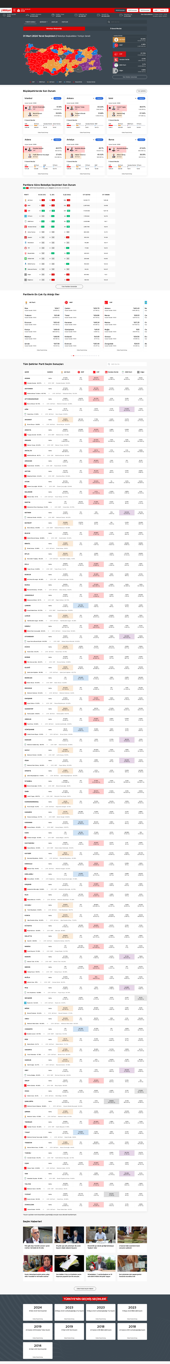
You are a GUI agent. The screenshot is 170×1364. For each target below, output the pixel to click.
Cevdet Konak (31, 1153)
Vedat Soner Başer (32, 730)
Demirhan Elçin (60, 472)
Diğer (121, 66)
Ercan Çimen (63, 730)
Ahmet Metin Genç (32, 1143)
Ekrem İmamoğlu (39, 103)
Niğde (27, 1004)
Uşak (27, 1159)
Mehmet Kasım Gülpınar (34, 1102)
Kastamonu (29, 839)
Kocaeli (28, 901)
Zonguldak (109, 340)
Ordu (147, 318)
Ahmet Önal (30, 864)
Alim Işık (57, 926)
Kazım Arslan (31, 1195)
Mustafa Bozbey (122, 144)
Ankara (107, 304)
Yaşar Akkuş (62, 761)
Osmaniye (28, 1025)
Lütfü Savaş (60, 751)
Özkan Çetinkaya (32, 813)
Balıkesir (28, 488)
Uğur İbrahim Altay (32, 916)
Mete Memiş (31, 523)
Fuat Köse (30, 720)
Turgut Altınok (80, 109)
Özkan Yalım (30, 1164)
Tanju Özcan (31, 565)
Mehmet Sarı (60, 430)
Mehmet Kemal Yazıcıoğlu (34, 1133)
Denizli (27, 622)
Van (26, 1170)
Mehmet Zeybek (62, 399)
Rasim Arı (30, 999)
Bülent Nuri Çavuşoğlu (33, 627)
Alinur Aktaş (121, 151)
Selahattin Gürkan (59, 937)
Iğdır (27, 756)
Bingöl (27, 539)
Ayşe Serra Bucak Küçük (34, 637)
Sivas (27, 1087)
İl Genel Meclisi (115, 24)
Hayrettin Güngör (61, 802)
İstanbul (28, 777)
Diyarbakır (29, 632)
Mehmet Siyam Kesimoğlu (64, 875)
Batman (28, 508)
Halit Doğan (30, 1061)
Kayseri (28, 849)
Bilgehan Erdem (31, 472)
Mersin (107, 311)
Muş (26, 984)
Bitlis (27, 550)
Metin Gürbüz (31, 1081)
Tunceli (28, 1149)
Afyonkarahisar (31, 395)
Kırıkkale (28, 860)
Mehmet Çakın (61, 1164)
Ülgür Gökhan (60, 596)
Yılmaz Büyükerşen (59, 699)
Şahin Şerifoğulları (32, 668)
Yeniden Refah (124, 55)
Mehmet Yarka (31, 1112)
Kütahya (28, 922)
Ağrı (26, 405)
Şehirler (43, 18)
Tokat (67, 311)
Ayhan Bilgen (60, 833)
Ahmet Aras (30, 978)
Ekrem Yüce (61, 1050)
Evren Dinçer (31, 420)
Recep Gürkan (61, 658)
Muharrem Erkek (32, 596)
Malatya (28, 333)
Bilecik (27, 529)
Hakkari (28, 736)
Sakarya (28, 1046)
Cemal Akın (66, 503)
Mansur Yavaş (79, 103)
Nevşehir (28, 994)
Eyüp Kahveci (31, 926)
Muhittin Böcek (80, 144)
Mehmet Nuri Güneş (33, 761)
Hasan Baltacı (31, 844)
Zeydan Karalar (38, 144)
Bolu (27, 560)
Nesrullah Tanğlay (32, 554)
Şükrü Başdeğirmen (33, 771)
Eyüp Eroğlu (68, 1133)
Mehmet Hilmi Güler (33, 1019)
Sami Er (29, 937)
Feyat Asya (61, 988)
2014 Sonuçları (145, 6)
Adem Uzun (30, 1091)
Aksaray (28, 415)
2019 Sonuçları (132, 6)
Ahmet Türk (30, 957)
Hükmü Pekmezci (60, 523)
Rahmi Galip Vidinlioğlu (61, 844)
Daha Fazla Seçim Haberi (85, 1285)
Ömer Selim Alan (62, 1205)
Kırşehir (28, 880)
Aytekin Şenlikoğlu (60, 720)
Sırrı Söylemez (31, 988)
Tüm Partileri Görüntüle (130, 73)
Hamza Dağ (121, 109)
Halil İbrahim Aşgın (32, 616)
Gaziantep (29, 705)
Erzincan (68, 340)
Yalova (28, 1180)
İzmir (27, 787)
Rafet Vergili (60, 813)
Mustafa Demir (60, 1061)
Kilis (26, 891)
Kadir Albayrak (60, 1122)
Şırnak (27, 340)
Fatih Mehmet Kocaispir (41, 151)
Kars (27, 829)
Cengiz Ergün (59, 947)
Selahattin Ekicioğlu (33, 885)
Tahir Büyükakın (31, 906)
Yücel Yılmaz (58, 492)
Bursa (27, 581)
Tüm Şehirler (141, 87)
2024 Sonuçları (120, 6)
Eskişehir (28, 694)
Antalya (28, 446)
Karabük (28, 808)
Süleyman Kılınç (67, 389)
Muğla (107, 325)
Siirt (26, 1066)
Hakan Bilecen (31, 895)
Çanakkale (29, 591)
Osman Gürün (56, 978)
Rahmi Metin (30, 1040)
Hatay (27, 746)
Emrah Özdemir (31, 1009)
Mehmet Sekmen (32, 689)
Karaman (68, 318)
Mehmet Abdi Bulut (63, 895)
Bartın (27, 498)
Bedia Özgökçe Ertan (63, 1174)
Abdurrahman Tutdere (34, 389)
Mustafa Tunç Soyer (61, 792)
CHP (120, 50)
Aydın (27, 477)
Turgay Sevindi (31, 430)
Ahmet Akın (30, 492)
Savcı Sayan (59, 410)
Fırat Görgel (30, 802)
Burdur (28, 570)
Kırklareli (68, 333)
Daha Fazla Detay (43, 128)
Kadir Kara (59, 1030)
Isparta (28, 767)
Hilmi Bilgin (58, 1091)
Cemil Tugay (121, 103)
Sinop (27, 1077)
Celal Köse (60, 1195)
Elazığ (27, 663)
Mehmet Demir (60, 513)
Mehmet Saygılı (60, 864)
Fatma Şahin (30, 709)
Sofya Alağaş (31, 1071)
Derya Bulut (30, 875)
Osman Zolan (66, 627)
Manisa (107, 318)
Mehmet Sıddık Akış (33, 740)
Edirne (27, 653)
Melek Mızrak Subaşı (33, 534)
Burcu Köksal (31, 399)
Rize (26, 304)
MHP (120, 41)
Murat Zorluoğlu (65, 1143)
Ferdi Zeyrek (31, 947)
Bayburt (28, 519)
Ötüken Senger (31, 833)
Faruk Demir (30, 461)
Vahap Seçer (31, 968)
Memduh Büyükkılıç (32, 854)
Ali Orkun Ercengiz (32, 575)
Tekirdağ (28, 1118)
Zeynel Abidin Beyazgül (70, 1102)
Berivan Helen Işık (60, 1071)
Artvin (27, 467)
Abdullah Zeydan (32, 1174)
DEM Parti (122, 61)
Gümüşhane (69, 325)
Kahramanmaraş (31, 798)
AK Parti (122, 35)
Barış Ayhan (58, 1081)
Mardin (27, 953)
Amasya (28, 426)
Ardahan (28, 457)
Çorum (27, 612)
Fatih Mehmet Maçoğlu (62, 1153)
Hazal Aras (30, 410)
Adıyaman (29, 385)
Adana (27, 374)
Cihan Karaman (63, 740)
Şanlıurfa (29, 1097)
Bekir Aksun (30, 678)
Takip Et (57, 94)
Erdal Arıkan (30, 544)
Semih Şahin (62, 534)
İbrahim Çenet (31, 1030)
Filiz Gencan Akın (32, 658)
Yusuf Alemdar (31, 1050)
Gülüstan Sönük (31, 513)
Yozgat (28, 1190)
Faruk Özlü (30, 647)
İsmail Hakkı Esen (32, 606)
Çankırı (67, 304)
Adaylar (54, 18)
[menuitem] (64, 64)
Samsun (28, 1056)
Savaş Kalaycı (31, 823)
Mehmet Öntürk (32, 751)
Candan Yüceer (31, 1122)
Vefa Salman (59, 1184)
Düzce (27, 643)
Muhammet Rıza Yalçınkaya (35, 503)
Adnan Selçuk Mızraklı (68, 637)
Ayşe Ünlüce (31, 699)
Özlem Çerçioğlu (32, 482)
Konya (27, 325)
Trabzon (28, 311)
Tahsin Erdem (31, 1205)
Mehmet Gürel (31, 1184)
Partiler (65, 18)
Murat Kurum (37, 109)
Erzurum (28, 318)
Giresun (108, 333)
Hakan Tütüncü (80, 151)
